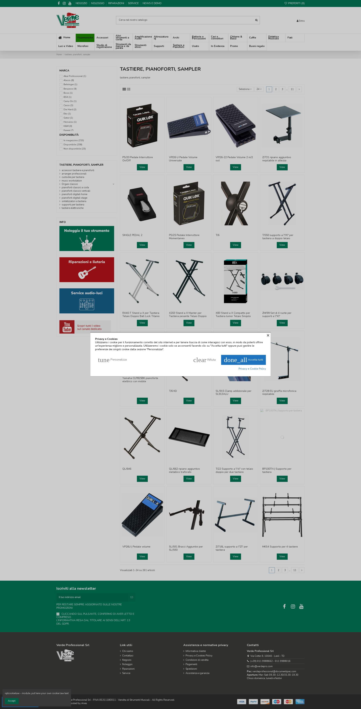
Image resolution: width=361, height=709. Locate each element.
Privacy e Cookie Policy (252, 369)
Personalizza (112, 360)
